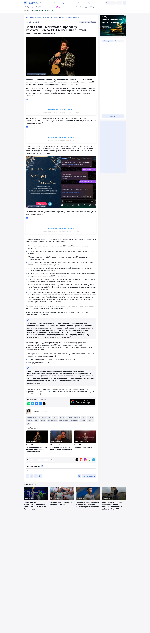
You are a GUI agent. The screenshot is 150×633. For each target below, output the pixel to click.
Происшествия (82, 3)
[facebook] (36, 403)
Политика (57, 3)
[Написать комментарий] (61, 470)
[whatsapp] (28, 403)
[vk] (40, 403)
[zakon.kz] (35, 3)
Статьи (74, 3)
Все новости (55, 17)
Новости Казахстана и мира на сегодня (37, 17)
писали (48, 392)
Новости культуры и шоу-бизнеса (70, 17)
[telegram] (32, 403)
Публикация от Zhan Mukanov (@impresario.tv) (61, 140)
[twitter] (44, 403)
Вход (95, 466)
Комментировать (89, 476)
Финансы (68, 3)
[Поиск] (124, 3)
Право (90, 3)
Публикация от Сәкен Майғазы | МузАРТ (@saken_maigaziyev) (61, 112)
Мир (62, 3)
